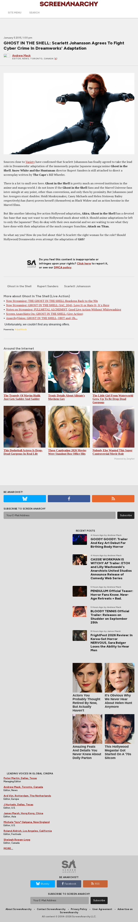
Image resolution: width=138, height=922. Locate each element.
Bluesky (45, 883)
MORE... (8, 848)
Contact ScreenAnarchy (51, 909)
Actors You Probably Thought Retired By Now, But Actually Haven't (86, 703)
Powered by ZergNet (124, 459)
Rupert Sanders (47, 286)
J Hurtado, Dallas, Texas (18, 804)
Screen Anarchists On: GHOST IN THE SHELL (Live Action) (44, 314)
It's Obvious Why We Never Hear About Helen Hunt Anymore (118, 701)
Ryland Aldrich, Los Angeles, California (28, 830)
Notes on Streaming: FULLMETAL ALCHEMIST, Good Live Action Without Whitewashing (63, 309)
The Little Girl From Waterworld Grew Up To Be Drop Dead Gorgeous (113, 399)
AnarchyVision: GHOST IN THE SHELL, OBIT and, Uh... (41, 318)
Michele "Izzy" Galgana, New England (27, 822)
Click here (84, 263)
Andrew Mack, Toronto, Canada (23, 787)
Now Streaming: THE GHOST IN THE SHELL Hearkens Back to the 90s (52, 301)
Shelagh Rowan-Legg (17, 839)
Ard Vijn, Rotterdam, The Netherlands (27, 795)
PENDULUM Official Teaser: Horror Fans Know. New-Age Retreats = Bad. (112, 594)
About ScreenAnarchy (18, 909)
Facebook (70, 883)
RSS (97, 883)
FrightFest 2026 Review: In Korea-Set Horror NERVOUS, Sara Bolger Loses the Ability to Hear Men (112, 642)
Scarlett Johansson (77, 286)
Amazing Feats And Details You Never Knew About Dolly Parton (87, 752)
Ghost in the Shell (19, 286)
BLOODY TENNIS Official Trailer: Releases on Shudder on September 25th (110, 616)
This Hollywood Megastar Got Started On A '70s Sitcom (118, 752)
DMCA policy (62, 267)
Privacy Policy (79, 909)
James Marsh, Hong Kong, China (23, 813)
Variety (30, 162)
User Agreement (102, 909)
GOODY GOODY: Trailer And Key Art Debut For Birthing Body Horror (109, 543)
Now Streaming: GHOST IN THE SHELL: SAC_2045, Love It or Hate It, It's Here (57, 305)
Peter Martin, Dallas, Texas (20, 778)
